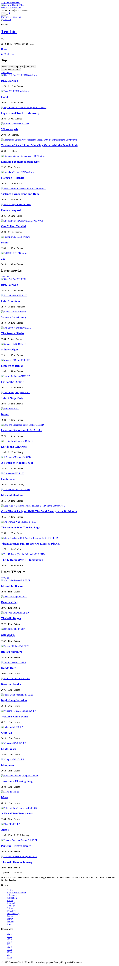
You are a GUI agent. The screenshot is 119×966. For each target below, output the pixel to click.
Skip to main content (10, 2)
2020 (9, 947)
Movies (4, 7)
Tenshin (9, 31)
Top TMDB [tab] (30, 67)
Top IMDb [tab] (19, 67)
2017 (9, 955)
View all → (6, 72)
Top (19, 7)
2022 (9, 941)
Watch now (7, 54)
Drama (4, 49)
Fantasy (10, 921)
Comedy (11, 905)
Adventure (12, 895)
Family (10, 919)
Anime (10, 900)
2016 (9, 957)
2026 (9, 934)
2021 (9, 944)
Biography (12, 903)
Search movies (8, 10)
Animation (12, 898)
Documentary (13, 913)
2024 (9, 936)
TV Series (12, 7)
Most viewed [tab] (7, 67)
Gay (9, 924)
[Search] (3, 14)
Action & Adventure (16, 892)
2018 (9, 952)
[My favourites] (9, 14)
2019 (9, 949)
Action (10, 890)
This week (6, 70)
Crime (10, 908)
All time (16, 70)
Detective (11, 911)
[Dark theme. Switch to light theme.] (7, 14)
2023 (9, 939)
